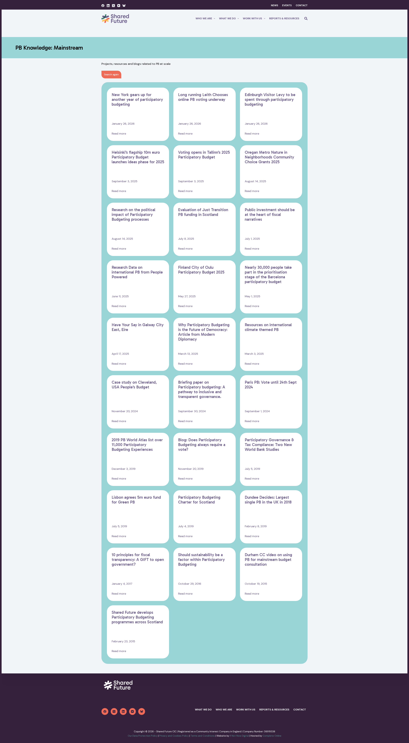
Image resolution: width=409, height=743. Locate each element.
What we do (227, 18)
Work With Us (252, 18)
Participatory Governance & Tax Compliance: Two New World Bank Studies (269, 445)
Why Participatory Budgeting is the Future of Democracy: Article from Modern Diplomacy (204, 332)
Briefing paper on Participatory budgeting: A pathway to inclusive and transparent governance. (201, 389)
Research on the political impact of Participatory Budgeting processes (133, 214)
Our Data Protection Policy (143, 735)
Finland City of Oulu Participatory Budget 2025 (201, 270)
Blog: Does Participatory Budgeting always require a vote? (201, 445)
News (274, 5)
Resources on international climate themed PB (268, 327)
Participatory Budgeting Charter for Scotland (199, 500)
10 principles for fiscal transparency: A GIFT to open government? (138, 559)
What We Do (203, 709)
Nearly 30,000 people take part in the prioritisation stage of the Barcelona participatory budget (268, 274)
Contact (302, 5)
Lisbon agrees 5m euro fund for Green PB (136, 500)
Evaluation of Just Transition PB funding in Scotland (203, 212)
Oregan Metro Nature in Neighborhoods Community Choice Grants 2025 (269, 157)
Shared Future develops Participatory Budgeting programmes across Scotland (137, 617)
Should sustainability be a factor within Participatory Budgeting (201, 559)
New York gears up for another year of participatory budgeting (137, 99)
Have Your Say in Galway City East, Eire (138, 327)
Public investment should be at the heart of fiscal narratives (270, 214)
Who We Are (204, 18)
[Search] (306, 18)
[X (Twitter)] (113, 5)
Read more (119, 133)
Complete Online (272, 735)
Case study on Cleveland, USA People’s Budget (134, 385)
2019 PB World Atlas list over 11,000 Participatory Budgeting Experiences (137, 445)
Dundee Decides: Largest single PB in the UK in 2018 (268, 500)
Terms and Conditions (202, 735)
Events (287, 5)
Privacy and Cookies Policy (174, 735)
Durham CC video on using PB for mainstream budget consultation (268, 559)
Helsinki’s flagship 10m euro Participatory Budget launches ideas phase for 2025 (138, 157)
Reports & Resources (284, 18)
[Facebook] (102, 5)
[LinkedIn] (108, 5)
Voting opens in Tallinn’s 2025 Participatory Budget (204, 155)
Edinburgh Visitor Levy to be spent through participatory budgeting (270, 99)
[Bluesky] (124, 5)
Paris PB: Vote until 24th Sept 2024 (271, 385)
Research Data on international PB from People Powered (137, 272)
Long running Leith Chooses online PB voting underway (203, 97)
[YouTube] (118, 5)
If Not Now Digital (239, 735)
